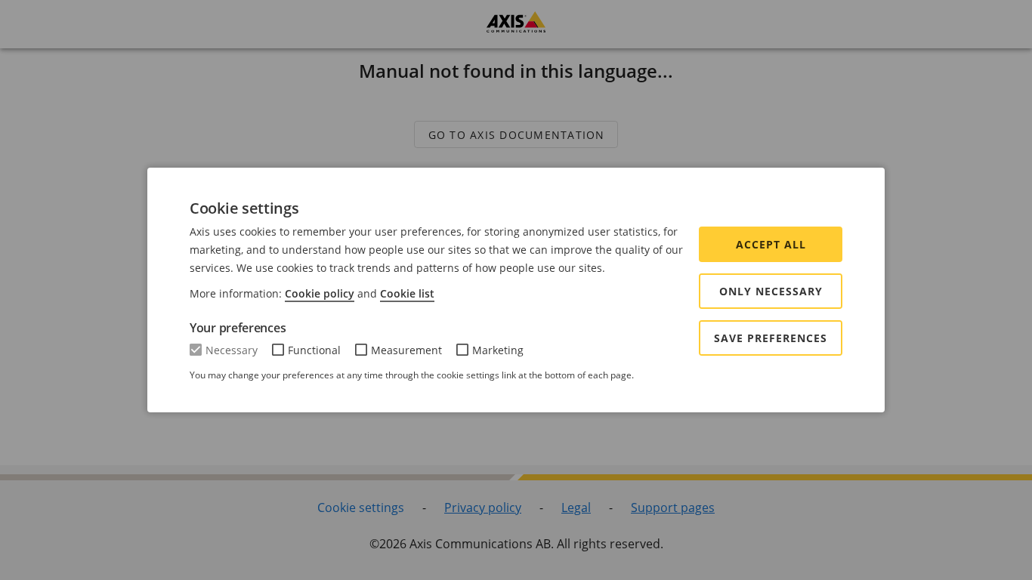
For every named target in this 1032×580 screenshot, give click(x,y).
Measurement (406, 350)
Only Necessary (771, 291)
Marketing (498, 350)
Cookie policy (319, 293)
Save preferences (770, 338)
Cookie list (407, 293)
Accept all (771, 244)
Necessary (231, 350)
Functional (314, 350)
